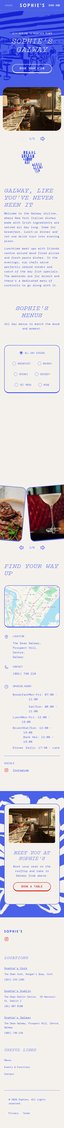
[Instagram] (6, 939)
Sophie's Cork (15, 968)
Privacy (13, 1113)
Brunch (47, 363)
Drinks (23, 374)
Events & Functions (17, 1067)
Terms (26, 1113)
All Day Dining (35, 353)
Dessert (45, 374)
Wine (46, 384)
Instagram (8, 770)
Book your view (32, 68)
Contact (9, 1074)
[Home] (32, 5)
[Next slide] (42, 138)
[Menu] (8, 5)
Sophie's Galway (17, 1017)
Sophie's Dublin (17, 991)
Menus (7, 1060)
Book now (54, 5)
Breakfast (24, 363)
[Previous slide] (21, 138)
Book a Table (32, 886)
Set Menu (25, 384)
